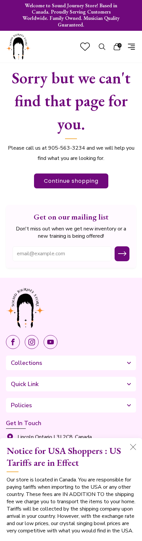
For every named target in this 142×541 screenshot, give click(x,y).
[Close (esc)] (133, 447)
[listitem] (71, 15)
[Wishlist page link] (85, 46)
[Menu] (131, 47)
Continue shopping (71, 181)
